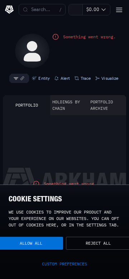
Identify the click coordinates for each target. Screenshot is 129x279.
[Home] (9, 9)
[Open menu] (119, 9)
